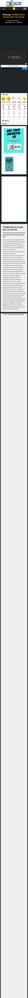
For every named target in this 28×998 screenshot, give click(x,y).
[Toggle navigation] (3, 9)
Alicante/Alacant (9, 22)
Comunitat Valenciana (12, 20)
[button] (24, 9)
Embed (24, 68)
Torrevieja (19, 22)
